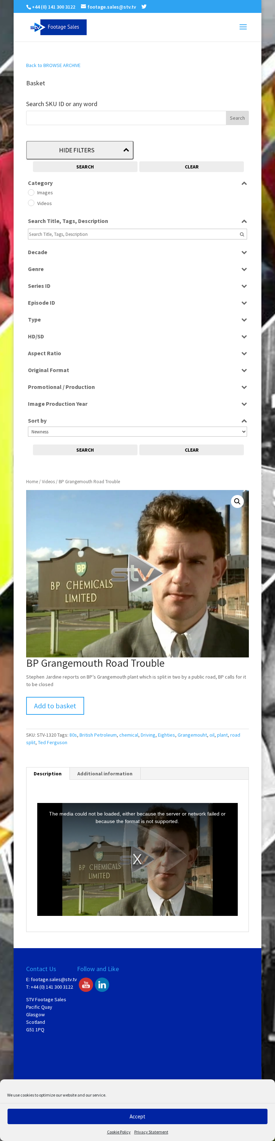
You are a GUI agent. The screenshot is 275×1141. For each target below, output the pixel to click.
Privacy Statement (151, 1132)
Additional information (104, 773)
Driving (148, 735)
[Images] (31, 192)
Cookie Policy (119, 1132)
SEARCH (85, 166)
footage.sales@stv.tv (54, 979)
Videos (48, 482)
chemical (128, 735)
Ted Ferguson (52, 742)
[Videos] (31, 202)
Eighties (166, 735)
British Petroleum (98, 735)
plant (222, 735)
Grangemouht (192, 735)
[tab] (48, 773)
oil (211, 735)
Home (32, 482)
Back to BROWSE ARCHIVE (53, 65)
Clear (192, 166)
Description (48, 773)
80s (73, 735)
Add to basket (55, 705)
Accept (137, 1116)
